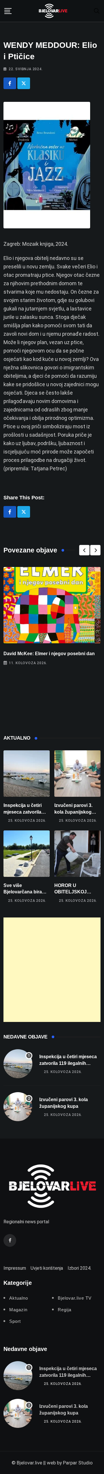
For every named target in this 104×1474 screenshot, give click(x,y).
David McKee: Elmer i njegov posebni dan (49, 653)
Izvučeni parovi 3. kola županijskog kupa (73, 812)
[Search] (97, 11)
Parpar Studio (78, 1463)
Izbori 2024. (79, 1268)
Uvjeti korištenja (47, 1268)
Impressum (14, 1268)
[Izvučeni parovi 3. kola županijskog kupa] (77, 773)
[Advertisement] (52, 969)
